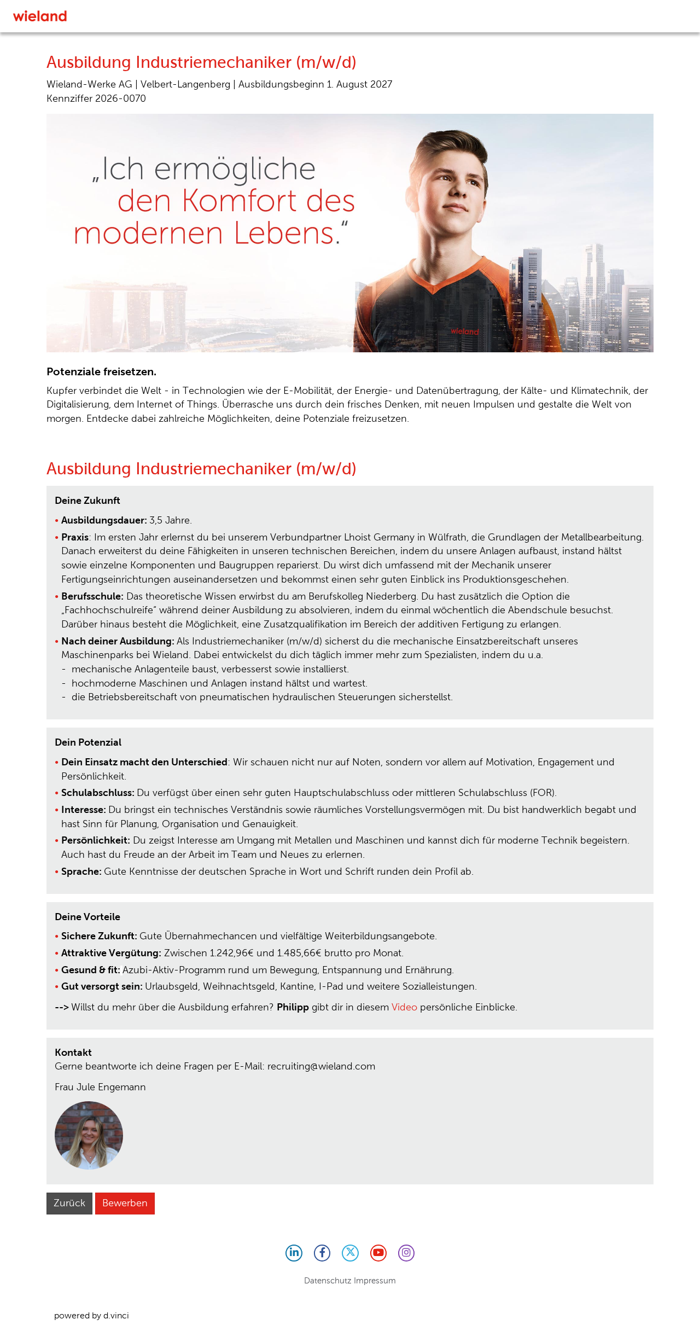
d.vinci (116, 1315)
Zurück (69, 1203)
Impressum (375, 1280)
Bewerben (125, 1203)
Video (404, 1007)
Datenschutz (328, 1280)
